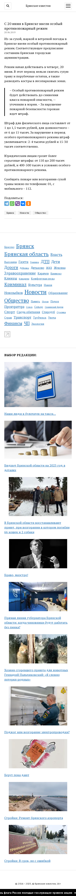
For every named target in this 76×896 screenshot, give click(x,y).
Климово (56, 273)
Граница (34, 262)
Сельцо (38, 307)
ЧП (27, 323)
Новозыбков (13, 293)
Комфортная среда (43, 278)
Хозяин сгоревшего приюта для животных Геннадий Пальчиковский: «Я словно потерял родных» (36, 675)
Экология (37, 324)
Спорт (9, 311)
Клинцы (10, 278)
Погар (45, 301)
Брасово (9, 247)
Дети (55, 261)
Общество (16, 300)
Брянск (25, 246)
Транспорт (22, 317)
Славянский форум (54, 307)
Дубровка (24, 268)
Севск (29, 306)
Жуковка (59, 268)
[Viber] (17, 203)
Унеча (52, 317)
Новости (36, 292)
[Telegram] (6, 203)
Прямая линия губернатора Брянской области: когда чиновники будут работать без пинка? (36, 622)
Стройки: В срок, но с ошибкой (27, 861)
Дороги (11, 267)
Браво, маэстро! (16, 575)
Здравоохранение (20, 273)
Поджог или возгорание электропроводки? (37, 732)
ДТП (45, 261)
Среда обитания (28, 312)
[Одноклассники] (28, 203)
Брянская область (26, 254)
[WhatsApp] (12, 203)
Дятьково (37, 268)
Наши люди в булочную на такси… (30, 414)
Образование (58, 293)
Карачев (43, 273)
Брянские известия (38, 6)
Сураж (8, 317)
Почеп (54, 301)
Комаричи (24, 278)
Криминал (15, 284)
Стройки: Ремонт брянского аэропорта (33, 818)
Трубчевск (39, 317)
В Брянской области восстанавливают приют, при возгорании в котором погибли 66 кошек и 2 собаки (37, 527)
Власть (56, 254)
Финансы (13, 323)
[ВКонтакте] (23, 203)
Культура (35, 285)
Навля (48, 285)
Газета (23, 262)
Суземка (61, 312)
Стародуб (48, 312)
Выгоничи (10, 262)
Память (35, 301)
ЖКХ (49, 268)
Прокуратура (14, 307)
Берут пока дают (16, 775)
